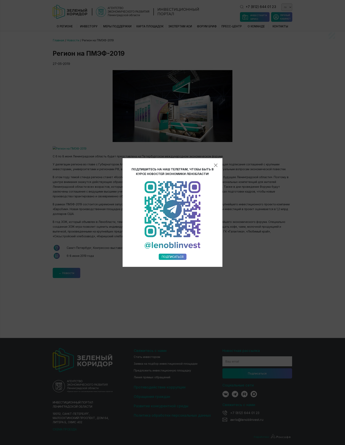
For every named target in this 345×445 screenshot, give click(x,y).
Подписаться (172, 256)
